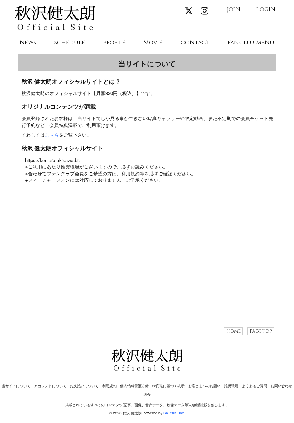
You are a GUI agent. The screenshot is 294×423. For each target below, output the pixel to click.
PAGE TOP (261, 331)
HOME (233, 331)
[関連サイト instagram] (204, 10)
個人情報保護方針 (134, 385)
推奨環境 (231, 385)
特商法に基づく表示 (168, 385)
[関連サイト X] (188, 10)
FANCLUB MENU (251, 43)
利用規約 (109, 385)
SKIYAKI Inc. (174, 412)
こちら (52, 134)
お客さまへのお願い (204, 385)
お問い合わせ (281, 385)
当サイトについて (16, 385)
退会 (147, 394)
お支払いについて (84, 385)
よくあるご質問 (254, 385)
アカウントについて (50, 385)
